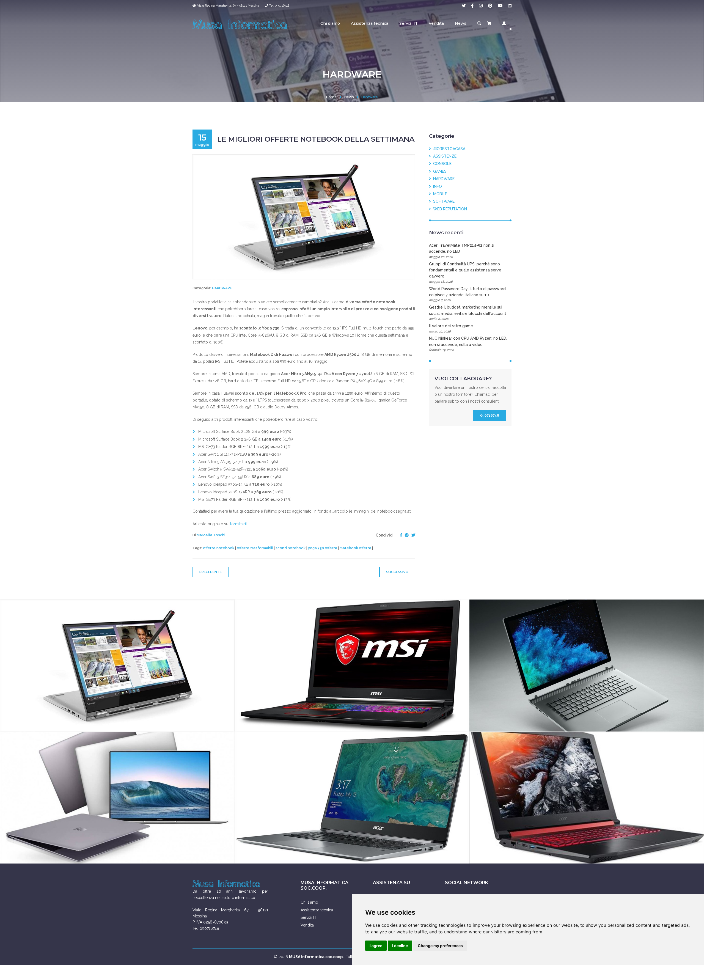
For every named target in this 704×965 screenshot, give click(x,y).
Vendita (436, 23)
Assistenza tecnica (369, 23)
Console (441, 163)
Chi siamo (330, 23)
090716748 (489, 415)
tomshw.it (238, 524)
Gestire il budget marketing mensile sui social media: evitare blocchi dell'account (467, 313)
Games (439, 171)
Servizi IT (408, 23)
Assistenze (444, 156)
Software (443, 201)
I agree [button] (376, 945)
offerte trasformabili (255, 548)
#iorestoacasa (448, 149)
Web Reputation (449, 209)
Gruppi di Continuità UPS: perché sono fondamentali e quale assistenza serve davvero (465, 273)
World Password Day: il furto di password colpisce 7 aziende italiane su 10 (467, 294)
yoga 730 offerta (322, 548)
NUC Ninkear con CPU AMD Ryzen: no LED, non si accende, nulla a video (468, 344)
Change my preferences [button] (440, 945)
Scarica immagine (205, 723)
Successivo (397, 572)
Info (436, 186)
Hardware (369, 97)
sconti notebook (291, 548)
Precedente (210, 572)
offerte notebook (218, 548)
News (460, 23)
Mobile (439, 194)
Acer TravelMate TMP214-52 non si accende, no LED (461, 251)
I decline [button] (400, 945)
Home (331, 97)
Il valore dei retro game (451, 328)
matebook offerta (355, 548)
